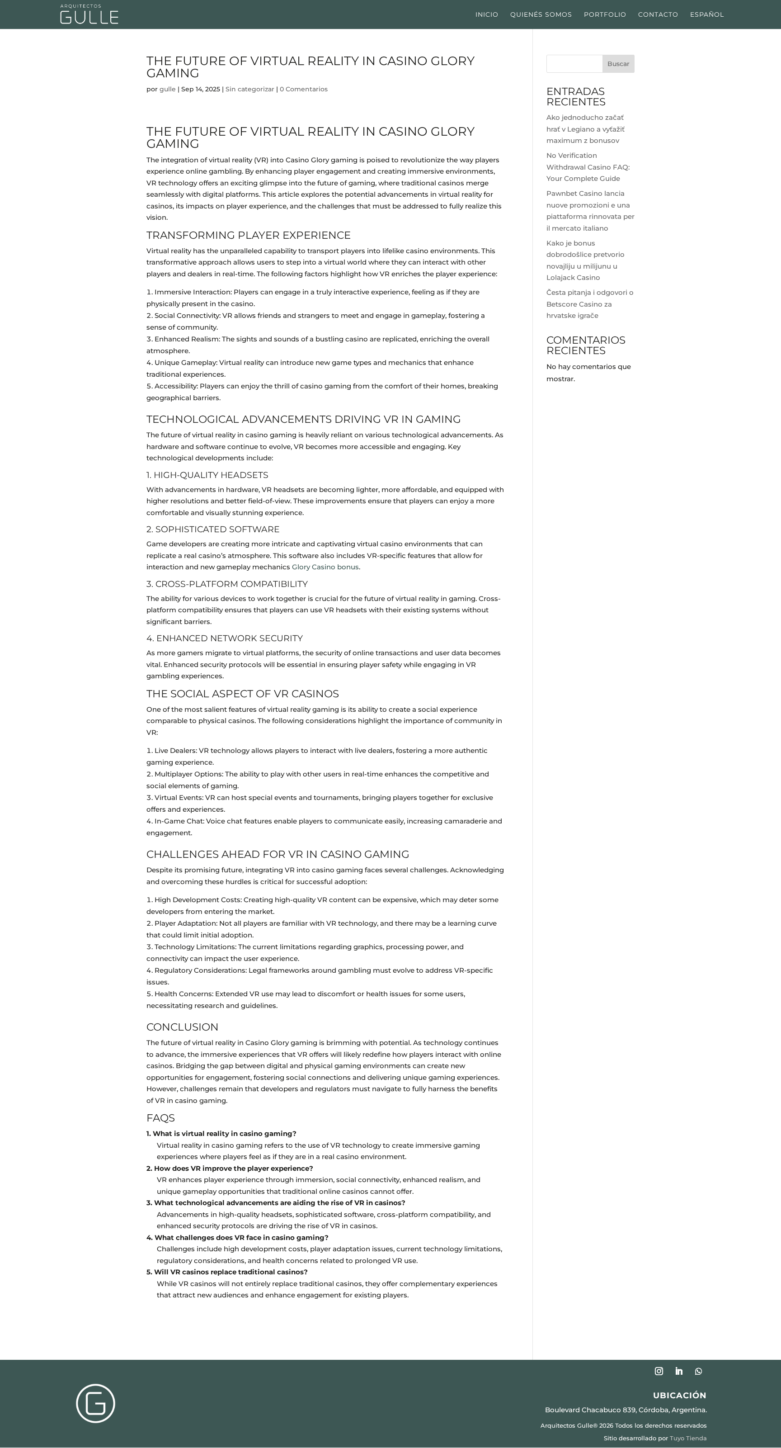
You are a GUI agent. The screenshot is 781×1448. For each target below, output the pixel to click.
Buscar (618, 64)
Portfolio (605, 15)
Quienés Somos (541, 15)
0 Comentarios (304, 89)
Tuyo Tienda (688, 1438)
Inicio (487, 15)
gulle (168, 89)
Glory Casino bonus (325, 567)
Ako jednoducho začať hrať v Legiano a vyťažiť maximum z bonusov (585, 129)
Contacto (658, 15)
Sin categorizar (250, 89)
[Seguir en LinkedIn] (679, 1371)
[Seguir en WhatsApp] (699, 1371)
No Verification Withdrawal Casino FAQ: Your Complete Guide (588, 167)
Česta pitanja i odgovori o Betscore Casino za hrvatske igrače (590, 304)
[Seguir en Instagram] (659, 1371)
